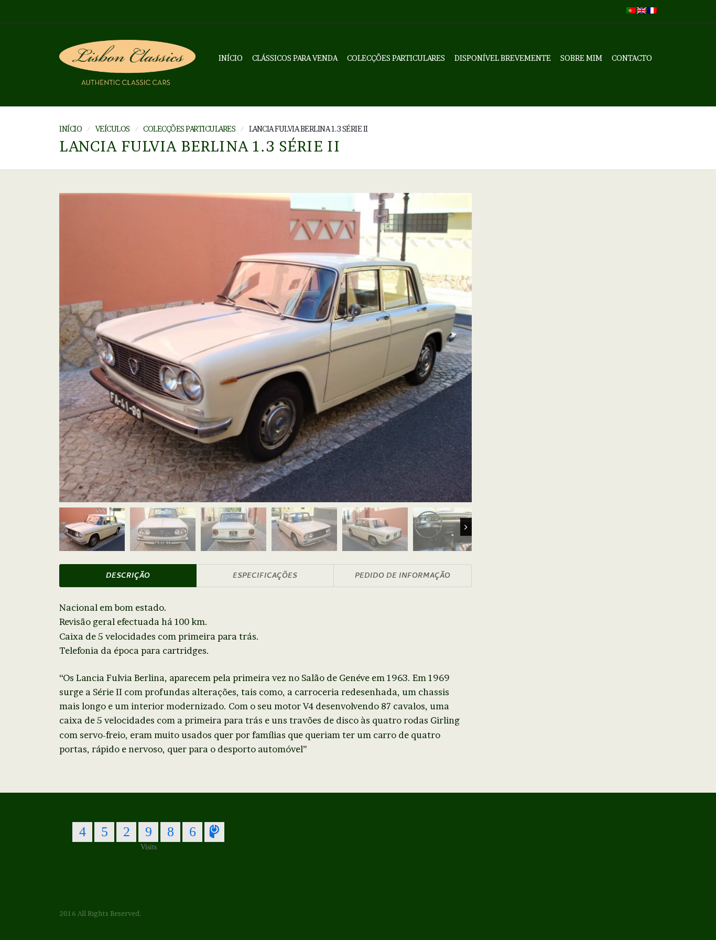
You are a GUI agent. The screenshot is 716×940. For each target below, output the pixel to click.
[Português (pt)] (631, 9)
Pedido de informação (402, 576)
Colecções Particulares (396, 57)
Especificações (265, 576)
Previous (65, 527)
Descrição (128, 576)
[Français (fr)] (652, 9)
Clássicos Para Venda (295, 57)
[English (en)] (641, 9)
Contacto (632, 57)
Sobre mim (581, 57)
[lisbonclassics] (127, 64)
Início (231, 57)
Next (466, 527)
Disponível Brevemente (502, 57)
